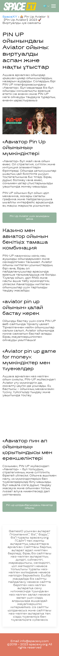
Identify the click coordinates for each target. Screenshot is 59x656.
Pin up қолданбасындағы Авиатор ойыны (29, 506)
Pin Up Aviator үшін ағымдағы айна (29, 217)
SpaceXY (9, 17)
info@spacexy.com (34, 641)
